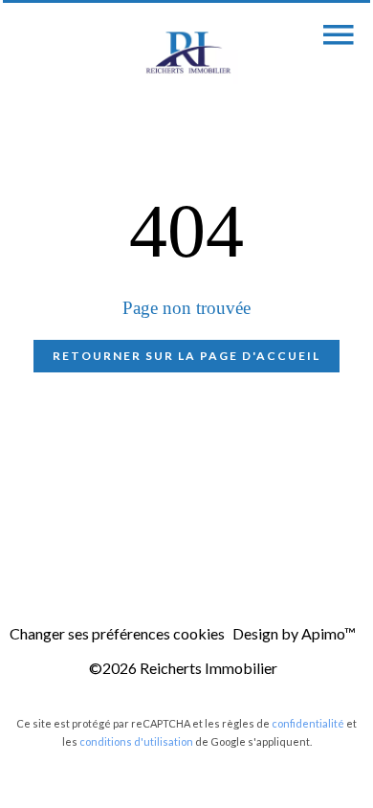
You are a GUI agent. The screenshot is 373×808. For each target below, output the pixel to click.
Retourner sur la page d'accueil (186, 355)
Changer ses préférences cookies (117, 633)
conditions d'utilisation (136, 741)
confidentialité (308, 723)
